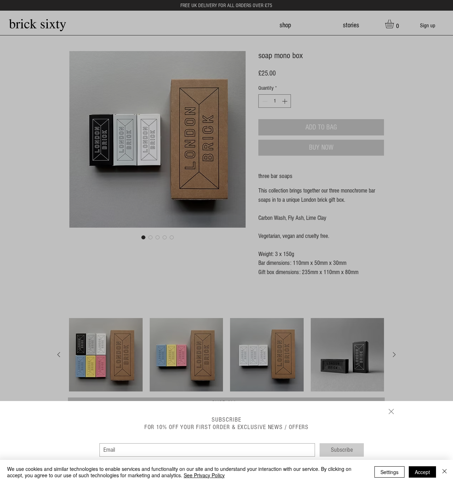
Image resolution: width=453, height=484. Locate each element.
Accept (422, 471)
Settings (389, 471)
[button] (391, 411)
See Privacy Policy (204, 475)
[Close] (444, 472)
